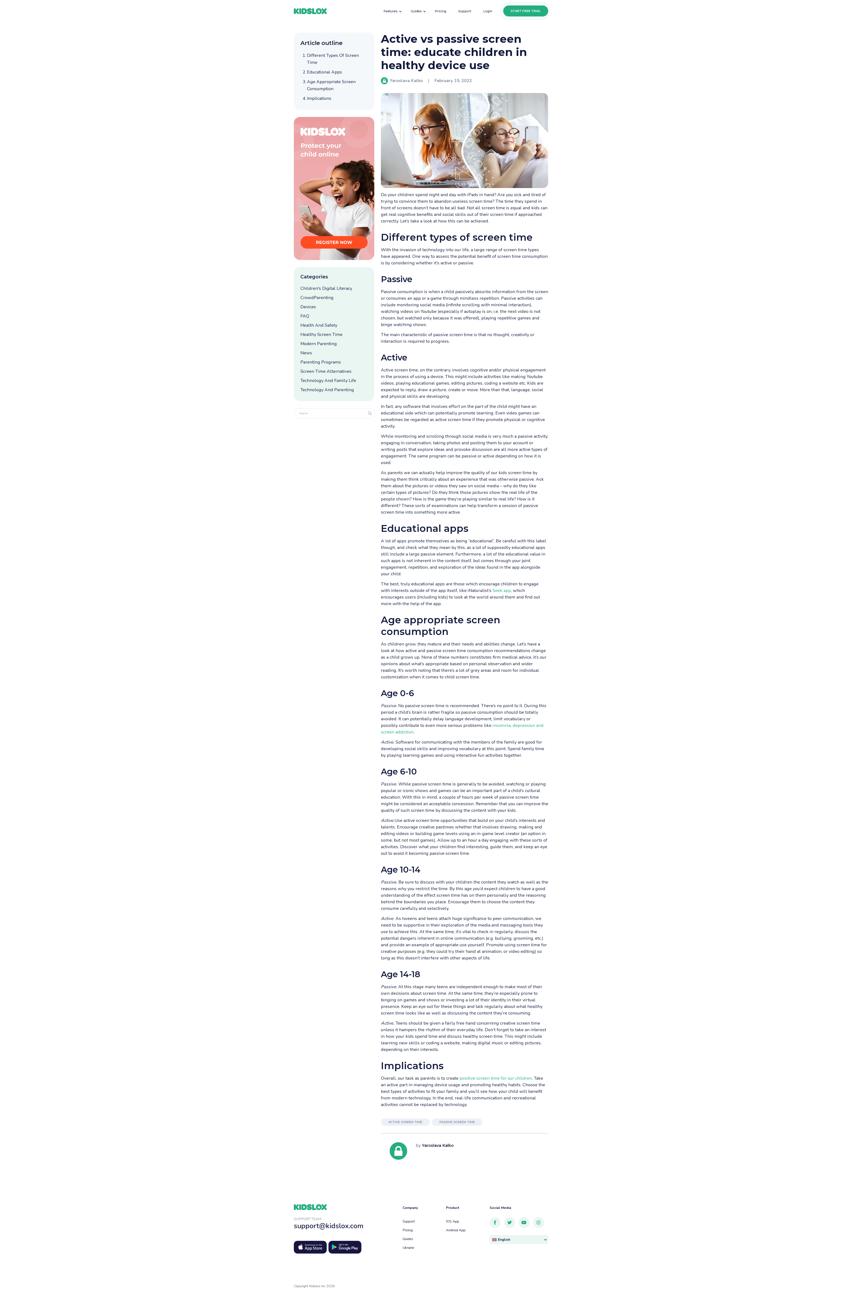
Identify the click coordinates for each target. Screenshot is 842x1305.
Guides (408, 1239)
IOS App (452, 1221)
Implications (319, 98)
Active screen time (405, 1122)
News (306, 353)
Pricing (408, 1230)
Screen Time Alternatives (325, 371)
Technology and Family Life (328, 381)
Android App (456, 1230)
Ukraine (408, 1247)
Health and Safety (318, 325)
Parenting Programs (320, 362)
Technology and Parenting (327, 390)
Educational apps (324, 72)
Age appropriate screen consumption (331, 85)
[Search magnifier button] (370, 413)
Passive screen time (457, 1122)
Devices (308, 307)
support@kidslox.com (329, 1226)
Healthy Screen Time (321, 334)
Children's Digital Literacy (326, 288)
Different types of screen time (333, 58)
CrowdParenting (317, 298)
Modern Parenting (318, 344)
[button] (519, 1239)
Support (409, 1221)
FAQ (304, 316)
